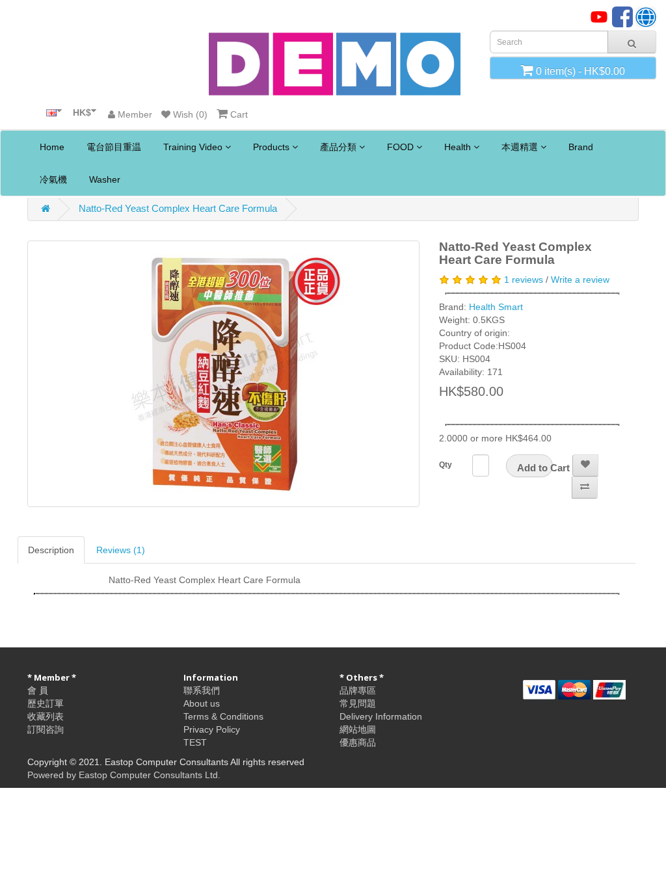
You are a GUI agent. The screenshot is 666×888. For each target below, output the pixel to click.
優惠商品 (358, 742)
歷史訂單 (45, 703)
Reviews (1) (120, 550)
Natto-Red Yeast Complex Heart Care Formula (178, 208)
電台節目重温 (112, 147)
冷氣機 (52, 179)
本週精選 (519, 147)
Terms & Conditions (223, 716)
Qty (445, 464)
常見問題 (358, 703)
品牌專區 (358, 690)
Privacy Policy (211, 729)
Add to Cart (535, 467)
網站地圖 (358, 729)
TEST (195, 742)
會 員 (37, 690)
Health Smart (496, 307)
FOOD (400, 147)
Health (457, 147)
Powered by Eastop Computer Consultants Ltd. (123, 775)
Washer (103, 179)
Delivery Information (381, 716)
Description (51, 550)
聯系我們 (201, 690)
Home (50, 147)
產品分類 (338, 147)
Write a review (580, 279)
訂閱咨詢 (45, 729)
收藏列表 (45, 716)
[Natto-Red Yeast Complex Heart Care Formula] (223, 374)
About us (201, 703)
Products (271, 147)
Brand (579, 147)
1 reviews (523, 279)
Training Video (193, 147)
